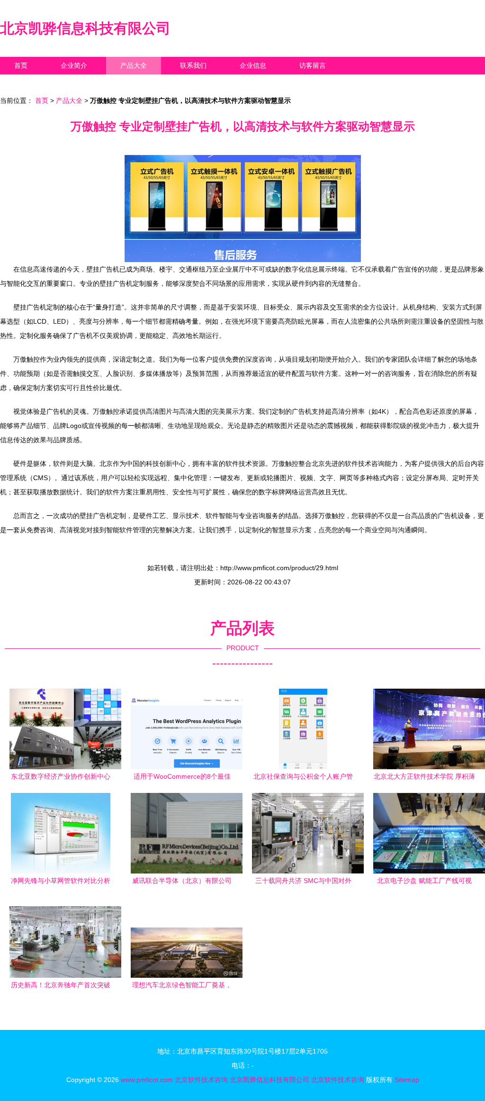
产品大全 (133, 65)
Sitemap (407, 1079)
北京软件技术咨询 (201, 1079)
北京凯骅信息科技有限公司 (85, 28)
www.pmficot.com (147, 1079)
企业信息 (253, 65)
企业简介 (74, 65)
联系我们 (193, 65)
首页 (20, 65)
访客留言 (312, 65)
